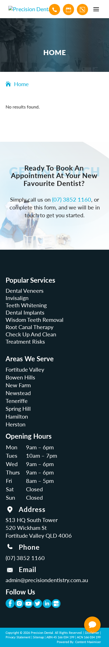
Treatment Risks (25, 341)
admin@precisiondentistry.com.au (47, 580)
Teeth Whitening (26, 305)
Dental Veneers (25, 290)
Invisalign (17, 297)
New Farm (18, 385)
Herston (15, 424)
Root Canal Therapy (29, 327)
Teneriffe (17, 400)
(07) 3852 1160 (71, 199)
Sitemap (38, 637)
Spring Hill (18, 408)
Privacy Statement (18, 637)
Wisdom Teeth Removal (34, 319)
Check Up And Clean (31, 334)
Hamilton (17, 416)
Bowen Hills (20, 377)
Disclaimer (92, 632)
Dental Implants (25, 312)
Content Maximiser (88, 642)
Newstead (18, 392)
